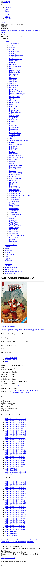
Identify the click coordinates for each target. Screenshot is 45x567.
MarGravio (13, 159)
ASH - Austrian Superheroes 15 (15, 428)
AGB (11, 542)
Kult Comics (13, 148)
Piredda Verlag (14, 176)
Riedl (11, 184)
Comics (7, 42)
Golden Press (13, 114)
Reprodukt (12, 180)
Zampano (12, 239)
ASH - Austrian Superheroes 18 (15, 434)
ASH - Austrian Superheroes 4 (15, 457)
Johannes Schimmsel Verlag (18, 140)
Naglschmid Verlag (15, 165)
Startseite (8, 7)
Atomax (12, 53)
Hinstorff (12, 121)
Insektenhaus (13, 129)
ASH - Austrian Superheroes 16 (15, 430)
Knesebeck (13, 142)
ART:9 (11, 49)
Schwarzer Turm (14, 197)
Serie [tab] (6, 361)
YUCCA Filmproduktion (17, 235)
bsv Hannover (14, 74)
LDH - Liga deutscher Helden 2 (15, 472)
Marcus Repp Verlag (16, 157)
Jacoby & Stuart (14, 135)
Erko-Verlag (13, 100)
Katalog (7, 11)
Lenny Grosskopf (28, 330)
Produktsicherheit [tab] (11, 358)
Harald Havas (39, 330)
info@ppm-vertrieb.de (8, 558)
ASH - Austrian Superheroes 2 (15, 438)
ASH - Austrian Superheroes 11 (15, 421)
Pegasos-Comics (14, 174)
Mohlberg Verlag (14, 161)
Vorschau (8, 13)
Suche (3, 24)
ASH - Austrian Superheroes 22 (15, 443)
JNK (10, 138)
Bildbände (8, 264)
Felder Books (13, 106)
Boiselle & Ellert (14, 70)
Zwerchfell (12, 243)
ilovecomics (13, 125)
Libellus (12, 152)
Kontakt (16, 542)
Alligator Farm (14, 47)
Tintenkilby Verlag (15, 214)
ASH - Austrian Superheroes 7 (15, 462)
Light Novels (9, 254)
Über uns (8, 19)
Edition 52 (12, 89)
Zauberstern (13, 241)
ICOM (11, 123)
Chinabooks (13, 78)
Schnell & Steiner (15, 192)
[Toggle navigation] (2, 4)
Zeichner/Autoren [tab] (11, 360)
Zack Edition (13, 237)
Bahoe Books (13, 61)
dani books (12, 83)
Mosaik (11, 163)
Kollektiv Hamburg (15, 144)
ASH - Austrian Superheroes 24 (15, 447)
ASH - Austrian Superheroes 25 (15, 449)
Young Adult (9, 262)
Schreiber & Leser (15, 193)
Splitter (11, 203)
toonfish (12, 218)
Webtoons (8, 260)
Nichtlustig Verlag (15, 167)
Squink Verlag (14, 205)
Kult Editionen (14, 150)
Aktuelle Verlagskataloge (13, 271)
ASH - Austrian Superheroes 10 (15, 419)
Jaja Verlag (12, 137)
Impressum (22, 542)
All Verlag (12, 45)
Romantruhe (13, 186)
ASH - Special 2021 (11, 468)
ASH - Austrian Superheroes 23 (15, 445)
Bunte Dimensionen (15, 76)
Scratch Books (14, 199)
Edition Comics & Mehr (17, 95)
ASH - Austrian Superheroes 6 (15, 460)
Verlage (7, 17)
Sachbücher (9, 269)
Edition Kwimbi (14, 97)
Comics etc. (13, 81)
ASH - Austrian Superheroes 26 (15, 451)
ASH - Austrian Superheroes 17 (15, 432)
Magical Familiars (15, 155)
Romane (8, 247)
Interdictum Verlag (15, 133)
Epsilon (11, 99)
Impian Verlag (14, 127)
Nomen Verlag (14, 169)
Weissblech (13, 230)
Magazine (8, 250)
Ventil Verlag (13, 224)
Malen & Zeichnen (11, 267)
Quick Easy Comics (15, 178)
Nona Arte (12, 171)
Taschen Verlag (14, 211)
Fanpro (11, 104)
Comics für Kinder (11, 245)
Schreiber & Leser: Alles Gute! (19, 195)
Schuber (7, 266)
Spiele (7, 248)
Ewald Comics (14, 102)
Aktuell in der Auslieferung (10, 30)
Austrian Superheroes (16, 55)
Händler (7, 15)
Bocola (11, 68)
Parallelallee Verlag (15, 173)
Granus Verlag (14, 116)
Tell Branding (13, 212)
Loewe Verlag (14, 154)
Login (3, 22)
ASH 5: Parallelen (11, 535)
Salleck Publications (15, 188)
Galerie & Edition (15, 112)
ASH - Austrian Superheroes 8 (15, 464)
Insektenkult (13, 131)
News (7, 9)
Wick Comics (13, 231)
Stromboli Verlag (14, 209)
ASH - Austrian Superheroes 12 (15, 422)
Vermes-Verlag (14, 228)
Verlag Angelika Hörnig (17, 226)
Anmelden (30, 542)
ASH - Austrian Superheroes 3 (15, 455)
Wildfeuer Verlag (14, 233)
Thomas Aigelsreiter (7, 330)
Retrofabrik (13, 182)
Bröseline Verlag (14, 72)
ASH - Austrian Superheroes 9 (15, 466)
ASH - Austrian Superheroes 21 (15, 441)
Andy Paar (18, 330)
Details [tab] (7, 356)
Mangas (7, 252)
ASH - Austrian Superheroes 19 (15, 436)
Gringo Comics (14, 118)
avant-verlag (13, 57)
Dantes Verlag (14, 85)
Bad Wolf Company (15, 59)
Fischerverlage (14, 110)
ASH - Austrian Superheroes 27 (15, 453)
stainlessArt (13, 207)
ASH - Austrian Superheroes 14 (15, 426)
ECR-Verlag (13, 87)
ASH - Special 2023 (11, 470)
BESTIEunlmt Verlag (16, 66)
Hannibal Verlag (14, 119)
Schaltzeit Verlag (14, 190)
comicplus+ (13, 80)
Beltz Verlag (13, 64)
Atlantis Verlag (14, 51)
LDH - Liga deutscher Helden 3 (15, 474)
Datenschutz (5, 542)
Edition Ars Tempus (15, 91)
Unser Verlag (13, 222)
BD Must (12, 62)
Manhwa (8, 256)
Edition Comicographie (17, 93)
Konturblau (13, 146)
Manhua (7, 258)
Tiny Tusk (12, 216)
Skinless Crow (14, 201)
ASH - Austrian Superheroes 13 (15, 424)
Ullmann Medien (14, 220)
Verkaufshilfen (10, 273)
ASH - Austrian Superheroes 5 (15, 459)
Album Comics (14, 43)
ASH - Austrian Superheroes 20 (15, 440)
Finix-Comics (13, 108)
